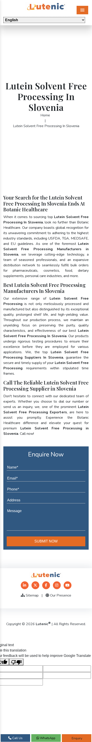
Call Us (17, 738)
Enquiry (76, 738)
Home (45, 115)
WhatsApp (47, 738)
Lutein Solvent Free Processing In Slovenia (46, 126)
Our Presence (60, 595)
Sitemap (32, 595)
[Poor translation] (16, 661)
